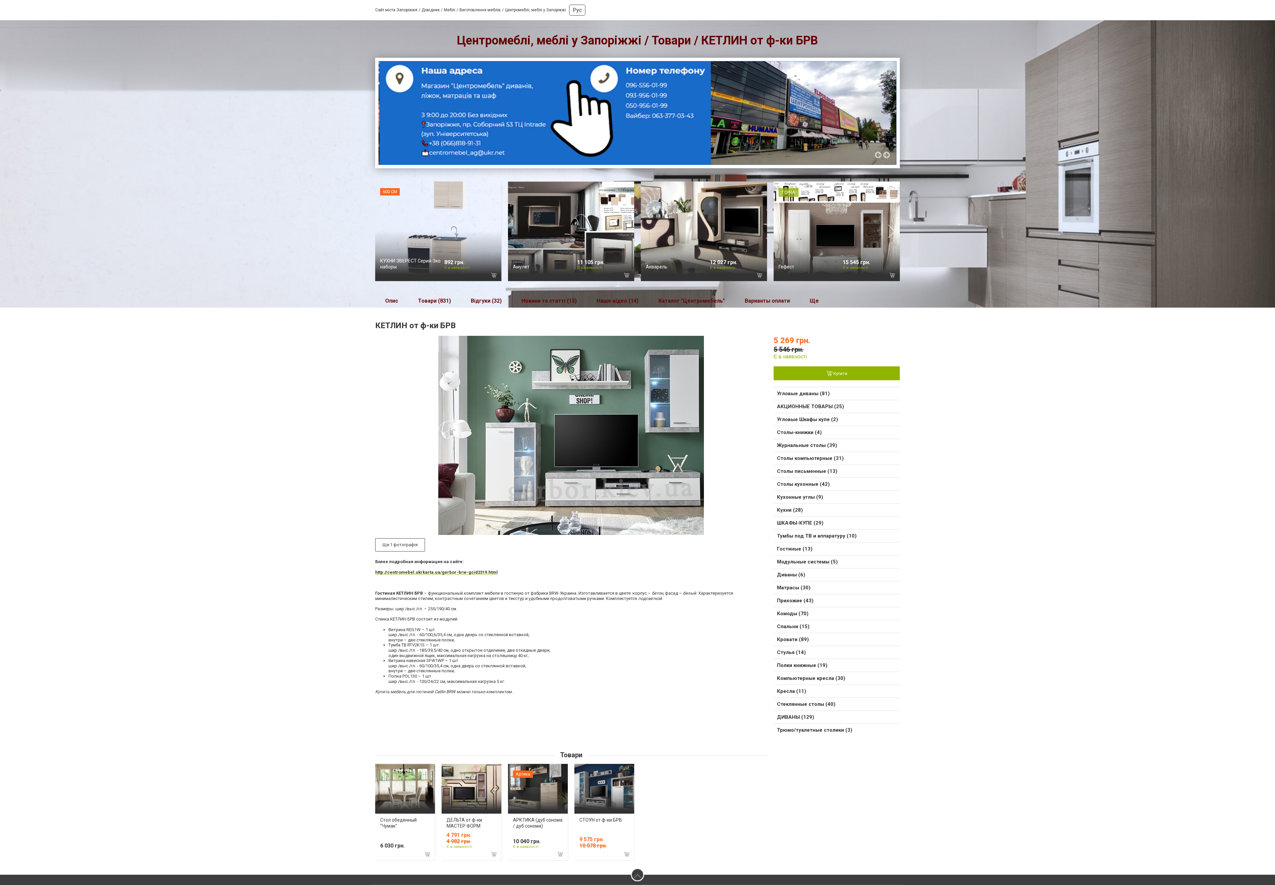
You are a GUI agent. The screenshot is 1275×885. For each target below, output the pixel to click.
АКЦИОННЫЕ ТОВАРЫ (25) (810, 406)
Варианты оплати (767, 301)
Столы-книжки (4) (799, 432)
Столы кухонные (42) (803, 484)
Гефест (786, 266)
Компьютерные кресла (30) (811, 678)
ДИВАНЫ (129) (795, 717)
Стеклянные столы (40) (806, 704)
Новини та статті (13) (549, 301)
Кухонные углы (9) (800, 497)
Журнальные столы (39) (807, 445)
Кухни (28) (790, 510)
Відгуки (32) (486, 301)
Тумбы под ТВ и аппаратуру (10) (817, 536)
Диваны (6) (791, 575)
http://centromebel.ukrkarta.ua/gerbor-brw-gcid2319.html (436, 572)
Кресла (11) (791, 691)
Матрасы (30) (793, 588)
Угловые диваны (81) (803, 394)
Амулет (521, 266)
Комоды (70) (792, 614)
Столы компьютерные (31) (810, 458)
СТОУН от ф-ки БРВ (600, 820)
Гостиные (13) (794, 549)
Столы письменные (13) (807, 471)
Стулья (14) (791, 652)
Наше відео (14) (617, 301)
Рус (577, 10)
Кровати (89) (793, 639)
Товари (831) (434, 301)
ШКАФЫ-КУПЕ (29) (800, 523)
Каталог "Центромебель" (691, 301)
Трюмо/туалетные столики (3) (814, 730)
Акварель (656, 266)
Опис (391, 301)
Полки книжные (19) (802, 665)
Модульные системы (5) (807, 562)
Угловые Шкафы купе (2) (807, 419)
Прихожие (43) (795, 601)
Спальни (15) (793, 626)
